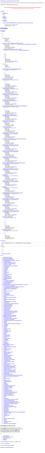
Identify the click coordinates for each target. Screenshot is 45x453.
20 (5, 54)
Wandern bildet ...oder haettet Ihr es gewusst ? (11, 144)
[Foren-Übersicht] (9, 0)
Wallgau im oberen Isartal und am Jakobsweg (10, 180)
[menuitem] (7, 437)
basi (12, 76)
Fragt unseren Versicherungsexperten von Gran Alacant (12, 49)
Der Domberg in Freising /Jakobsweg (9, 99)
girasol (5, 121)
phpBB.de (12, 445)
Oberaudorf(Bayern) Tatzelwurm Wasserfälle (10, 132)
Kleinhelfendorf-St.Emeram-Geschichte (9, 114)
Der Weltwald (5, 174)
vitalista (13, 237)
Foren (4, 14)
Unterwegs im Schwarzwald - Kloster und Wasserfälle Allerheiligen (14, 138)
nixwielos (13, 190)
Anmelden (4, 19)
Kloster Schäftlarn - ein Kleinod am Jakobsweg (11, 198)
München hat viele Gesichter (8, 78)
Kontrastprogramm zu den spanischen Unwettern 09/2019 (13, 192)
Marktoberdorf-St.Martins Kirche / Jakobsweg (11, 93)
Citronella (13, 130)
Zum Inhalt (2, 11)
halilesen (8, 443)
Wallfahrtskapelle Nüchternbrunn (8, 87)
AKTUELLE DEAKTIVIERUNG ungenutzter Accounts (13, 43)
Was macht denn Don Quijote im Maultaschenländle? (12, 68)
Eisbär (13, 124)
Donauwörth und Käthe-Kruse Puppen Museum (11, 210)
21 (5, 55)
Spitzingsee (5, 186)
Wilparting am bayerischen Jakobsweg (9, 156)
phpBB (6, 441)
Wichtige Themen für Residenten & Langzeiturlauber (27, 44)
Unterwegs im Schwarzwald (7, 216)
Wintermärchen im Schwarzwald (8, 120)
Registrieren (5, 20)
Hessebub (13, 136)
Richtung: (24, 242)
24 (5, 58)
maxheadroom (6, 79)
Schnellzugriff (5, 13)
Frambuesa (7, 69)
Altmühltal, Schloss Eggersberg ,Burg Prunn (10, 168)
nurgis (13, 154)
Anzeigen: (3, 242)
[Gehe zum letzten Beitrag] (15, 47)
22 (5, 56)
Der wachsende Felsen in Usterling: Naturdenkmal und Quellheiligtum (15, 105)
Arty (4, 443)
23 (5, 57)
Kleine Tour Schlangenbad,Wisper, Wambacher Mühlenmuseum (14, 162)
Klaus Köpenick (14, 61)
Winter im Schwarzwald (7, 126)
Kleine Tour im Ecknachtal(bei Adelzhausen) (10, 150)
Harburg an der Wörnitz (7, 204)
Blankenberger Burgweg (7, 229)
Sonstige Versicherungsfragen (24, 50)
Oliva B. (5, 44)
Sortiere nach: (13, 242)
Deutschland (3, 28)
